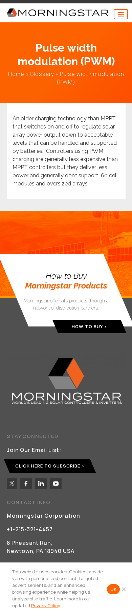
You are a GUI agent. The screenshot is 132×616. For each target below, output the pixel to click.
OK (113, 589)
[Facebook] (26, 483)
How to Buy (87, 326)
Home (16, 74)
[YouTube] (56, 483)
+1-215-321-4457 (30, 529)
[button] (121, 14)
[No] (123, 589)
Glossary (42, 74)
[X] (12, 483)
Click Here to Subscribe (47, 466)
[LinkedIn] (41, 483)
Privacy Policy (45, 605)
